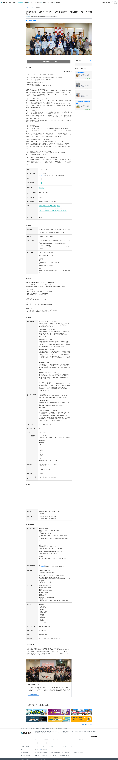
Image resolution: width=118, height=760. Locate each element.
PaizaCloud (70, 746)
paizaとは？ (58, 2)
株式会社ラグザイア (31, 20)
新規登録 (115, 3)
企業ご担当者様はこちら (105, 2)
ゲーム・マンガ (46, 2)
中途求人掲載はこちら (55, 752)
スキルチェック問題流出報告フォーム (61, 755)
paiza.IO (63, 746)
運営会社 (22, 759)
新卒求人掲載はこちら (66, 752)
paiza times (49, 746)
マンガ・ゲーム (51, 743)
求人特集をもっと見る (87, 724)
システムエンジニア (80, 82)
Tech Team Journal (38, 746)
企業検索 (81, 740)
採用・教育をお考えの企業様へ (41, 752)
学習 (35, 743)
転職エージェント (60, 740)
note (56, 746)
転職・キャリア (37, 740)
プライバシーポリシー (35, 759)
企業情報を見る (33, 694)
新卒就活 (52, 740)
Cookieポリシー (43, 759)
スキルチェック (42, 743)
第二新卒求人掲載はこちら (79, 752)
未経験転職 (45, 740)
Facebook (43, 749)
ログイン (112, 3)
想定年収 (43, 175)
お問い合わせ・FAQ (46, 755)
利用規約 (27, 759)
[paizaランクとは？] (90, 60)
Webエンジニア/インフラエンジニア (83, 102)
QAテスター (78, 92)
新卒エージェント (71, 740)
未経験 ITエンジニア (80, 72)
